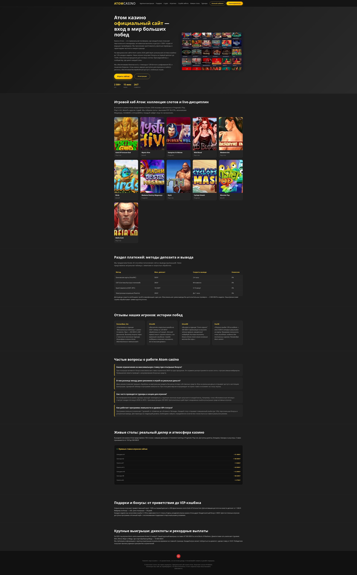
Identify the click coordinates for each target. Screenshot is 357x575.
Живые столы (195, 3)
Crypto (166, 3)
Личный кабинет (218, 3)
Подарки (159, 3)
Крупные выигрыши (147, 3)
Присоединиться (235, 3)
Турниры (204, 3)
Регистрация (142, 76)
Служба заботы (183, 3)
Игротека (173, 3)
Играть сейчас (123, 76)
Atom (125, 3)
